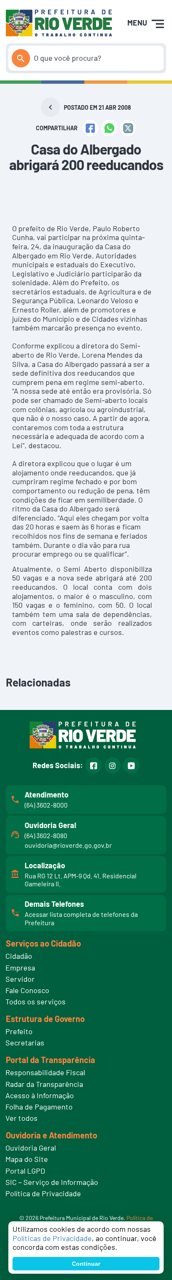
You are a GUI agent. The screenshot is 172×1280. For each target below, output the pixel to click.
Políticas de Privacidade (52, 1238)
